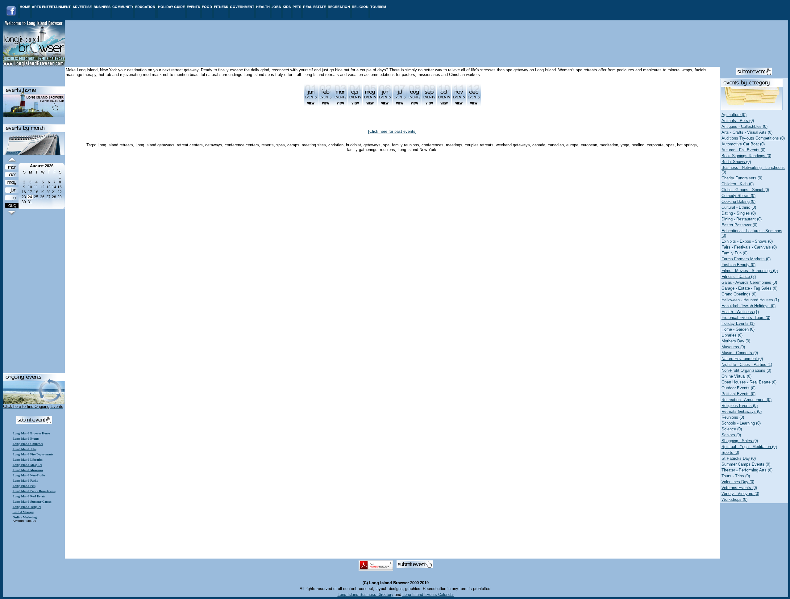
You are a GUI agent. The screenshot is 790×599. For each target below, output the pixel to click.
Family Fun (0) (734, 253)
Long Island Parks (25, 480)
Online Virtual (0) (736, 376)
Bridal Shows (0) (736, 161)
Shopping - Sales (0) (739, 440)
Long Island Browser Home (31, 433)
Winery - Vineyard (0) (740, 493)
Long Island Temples (27, 507)
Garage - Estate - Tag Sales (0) (749, 288)
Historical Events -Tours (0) (745, 317)
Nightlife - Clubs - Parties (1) (746, 364)
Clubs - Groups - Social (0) (745, 189)
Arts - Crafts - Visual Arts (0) (746, 132)
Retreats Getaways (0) (741, 411)
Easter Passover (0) (739, 225)
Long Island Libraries (28, 459)
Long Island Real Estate (29, 496)
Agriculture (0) (733, 114)
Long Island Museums (28, 470)
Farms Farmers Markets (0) (746, 259)
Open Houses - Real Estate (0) (748, 382)
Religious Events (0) (739, 405)
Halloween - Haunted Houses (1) (750, 300)
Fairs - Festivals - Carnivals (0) (749, 247)
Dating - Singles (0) (738, 213)
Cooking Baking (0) (738, 201)
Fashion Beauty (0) (738, 264)
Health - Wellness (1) (740, 311)
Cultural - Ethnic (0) (738, 207)
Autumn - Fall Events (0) (743, 150)
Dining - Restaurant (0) (741, 219)
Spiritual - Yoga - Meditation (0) (749, 446)
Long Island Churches (28, 444)
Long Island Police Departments (34, 491)
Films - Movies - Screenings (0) (749, 270)
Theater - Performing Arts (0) (746, 470)
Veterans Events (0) (739, 487)
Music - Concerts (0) (739, 352)
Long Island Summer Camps (32, 501)
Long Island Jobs (24, 449)
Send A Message (23, 512)
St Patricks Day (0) (738, 458)
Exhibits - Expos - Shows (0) (747, 241)
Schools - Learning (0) (741, 423)
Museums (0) (733, 347)
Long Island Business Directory (365, 594)
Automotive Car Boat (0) (743, 144)
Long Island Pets (24, 486)
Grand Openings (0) (738, 294)
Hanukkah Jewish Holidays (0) (748, 306)
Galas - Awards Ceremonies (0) (749, 282)
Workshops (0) (734, 499)
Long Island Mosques (27, 465)
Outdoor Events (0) (738, 388)
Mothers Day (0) (735, 341)
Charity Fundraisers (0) (741, 178)
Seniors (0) (731, 435)
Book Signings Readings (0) (746, 155)
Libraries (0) (731, 335)
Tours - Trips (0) (735, 476)
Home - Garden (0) (738, 329)
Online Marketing (25, 517)
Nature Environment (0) (742, 358)
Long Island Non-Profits (29, 475)
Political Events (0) (738, 394)
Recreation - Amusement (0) (746, 399)
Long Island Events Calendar (428, 594)
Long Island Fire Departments (33, 454)
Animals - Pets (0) (737, 120)
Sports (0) (730, 452)
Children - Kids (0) (737, 184)
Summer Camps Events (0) (745, 464)
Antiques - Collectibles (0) (744, 126)
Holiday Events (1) (738, 323)
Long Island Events (26, 438)
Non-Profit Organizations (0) (746, 370)
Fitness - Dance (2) (738, 276)
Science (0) (731, 429)
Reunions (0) (732, 417)
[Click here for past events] (392, 131)
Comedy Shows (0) (738, 195)
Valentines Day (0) (737, 482)
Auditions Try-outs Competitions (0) (753, 138)
